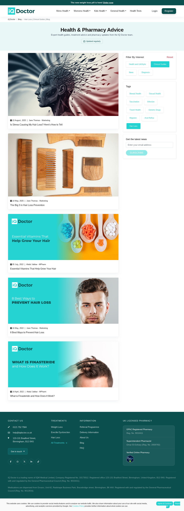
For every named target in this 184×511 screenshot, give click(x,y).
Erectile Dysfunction (60, 432)
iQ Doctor (11, 19)
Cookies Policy (78, 506)
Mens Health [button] (62, 11)
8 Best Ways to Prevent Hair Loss (27, 332)
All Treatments (58, 443)
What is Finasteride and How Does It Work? (32, 396)
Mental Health (135, 94)
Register (169, 11)
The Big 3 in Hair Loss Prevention (27, 205)
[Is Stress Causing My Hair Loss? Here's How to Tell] (63, 84)
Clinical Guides (160, 64)
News (131, 72)
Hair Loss (133, 126)
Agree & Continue (165, 504)
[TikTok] (38, 461)
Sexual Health (155, 94)
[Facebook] (10, 461)
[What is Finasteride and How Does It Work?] (63, 364)
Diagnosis (146, 72)
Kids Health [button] (99, 11)
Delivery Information (89, 432)
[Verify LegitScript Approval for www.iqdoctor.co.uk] (130, 459)
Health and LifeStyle (137, 64)
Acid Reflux (149, 118)
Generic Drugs (155, 110)
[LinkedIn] (31, 461)
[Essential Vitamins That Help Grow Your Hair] (63, 237)
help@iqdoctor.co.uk (22, 432)
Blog (20, 19)
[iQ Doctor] (21, 11)
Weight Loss (57, 427)
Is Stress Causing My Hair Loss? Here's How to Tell (36, 124)
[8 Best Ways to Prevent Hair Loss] (63, 301)
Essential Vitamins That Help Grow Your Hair (33, 268)
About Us (84, 437)
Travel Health (135, 110)
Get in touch (16, 451)
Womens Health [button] (81, 11)
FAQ (82, 448)
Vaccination (134, 102)
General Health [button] (117, 11)
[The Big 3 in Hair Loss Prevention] (63, 164)
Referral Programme (89, 427)
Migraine (133, 118)
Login (155, 11)
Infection (150, 102)
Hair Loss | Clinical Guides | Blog (37, 19)
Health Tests (136, 11)
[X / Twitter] (24, 461)
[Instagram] (17, 461)
